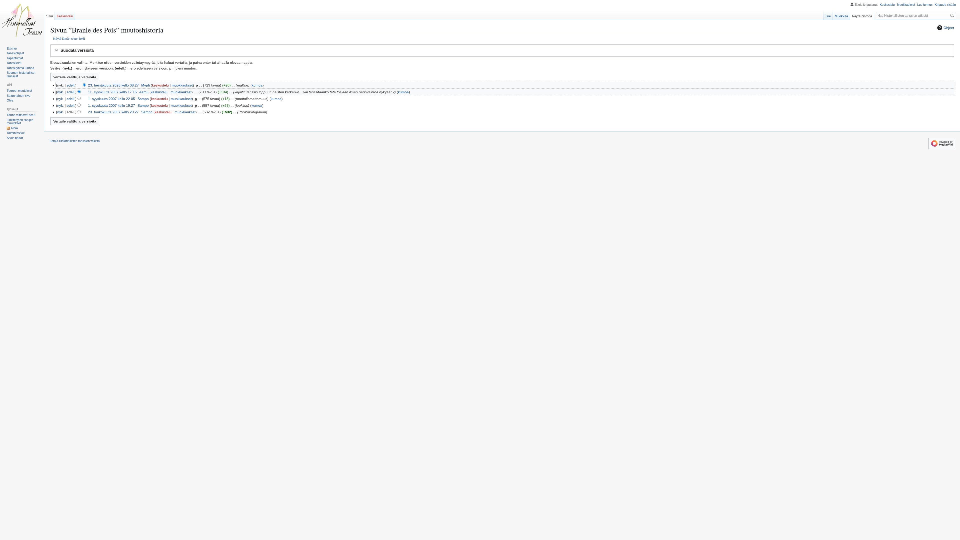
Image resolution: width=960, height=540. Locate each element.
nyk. (60, 92)
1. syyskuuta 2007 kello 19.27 (111, 106)
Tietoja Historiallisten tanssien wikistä (74, 141)
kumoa (257, 85)
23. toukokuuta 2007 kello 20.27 (113, 112)
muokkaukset (182, 85)
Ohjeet (949, 28)
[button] (502, 51)
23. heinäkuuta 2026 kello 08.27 (113, 85)
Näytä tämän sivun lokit (69, 38)
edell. (71, 85)
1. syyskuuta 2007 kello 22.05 (111, 99)
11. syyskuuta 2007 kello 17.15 (112, 92)
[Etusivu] (22, 20)
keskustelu (160, 85)
